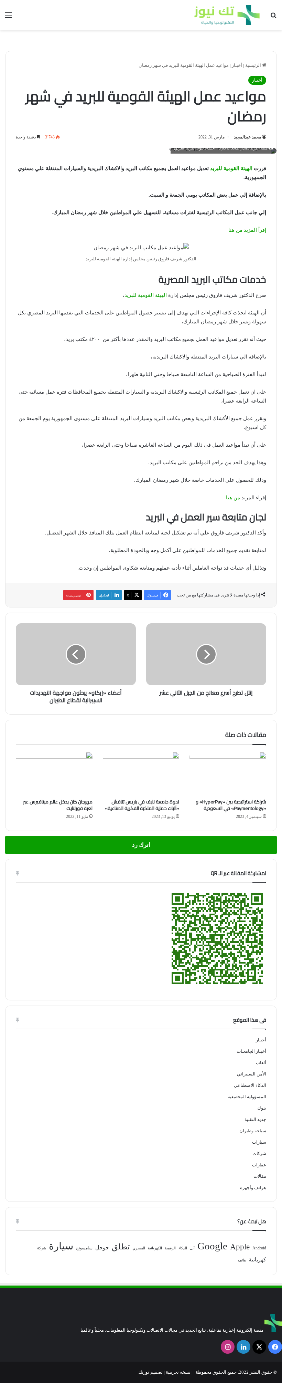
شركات (259, 1153)
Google (212, 1245)
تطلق (121, 1246)
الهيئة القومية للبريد (231, 168)
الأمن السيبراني (251, 1074)
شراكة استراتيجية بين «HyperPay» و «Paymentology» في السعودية (231, 805)
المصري (138, 1248)
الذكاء (182, 1248)
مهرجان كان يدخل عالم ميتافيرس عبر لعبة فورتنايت (58, 805)
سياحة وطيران (252, 1130)
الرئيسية (253, 65)
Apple (240, 1246)
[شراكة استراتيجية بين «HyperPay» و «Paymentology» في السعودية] (227, 773)
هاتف (242, 1260)
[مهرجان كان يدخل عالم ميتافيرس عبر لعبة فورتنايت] (54, 773)
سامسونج (84, 1248)
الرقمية (170, 1248)
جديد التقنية (255, 1119)
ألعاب (261, 1062)
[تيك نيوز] (227, 15)
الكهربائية (155, 1248)
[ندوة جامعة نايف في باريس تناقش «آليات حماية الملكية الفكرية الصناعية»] (141, 773)
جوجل (102, 1247)
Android (259, 1248)
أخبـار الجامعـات (251, 1051)
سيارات (259, 1142)
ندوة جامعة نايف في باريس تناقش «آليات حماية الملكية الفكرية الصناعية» (142, 805)
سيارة (61, 1245)
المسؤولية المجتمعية (247, 1096)
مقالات (259, 1176)
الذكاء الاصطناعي (250, 1085)
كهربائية (257, 1259)
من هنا (233, 497)
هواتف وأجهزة (253, 1187)
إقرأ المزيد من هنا (247, 230)
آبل (192, 1248)
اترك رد (141, 845)
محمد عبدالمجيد (247, 137)
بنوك (261, 1108)
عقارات (259, 1164)
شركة (41, 1248)
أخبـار (237, 65)
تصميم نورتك (150, 1372)
